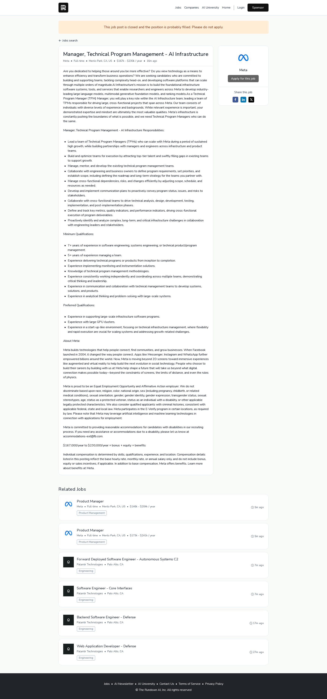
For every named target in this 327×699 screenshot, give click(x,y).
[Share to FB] (235, 99)
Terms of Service (190, 684)
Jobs (178, 7)
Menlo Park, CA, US (100, 61)
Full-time (79, 61)
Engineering (86, 571)
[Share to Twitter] (251, 99)
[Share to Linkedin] (243, 99)
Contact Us (167, 684)
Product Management (92, 513)
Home (226, 7)
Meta (66, 61)
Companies (191, 7)
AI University (210, 7)
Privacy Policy (214, 684)
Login (240, 7)
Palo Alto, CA (115, 564)
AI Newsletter (123, 684)
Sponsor (258, 7)
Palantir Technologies (90, 564)
